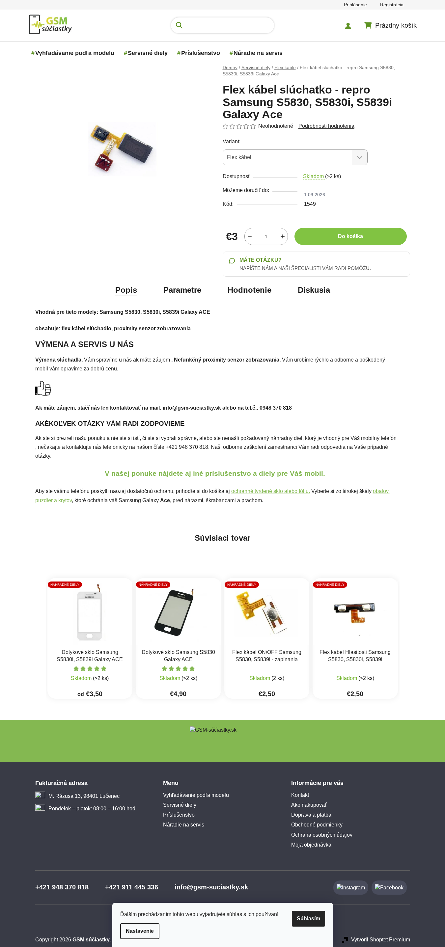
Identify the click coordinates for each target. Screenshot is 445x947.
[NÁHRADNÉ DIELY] (90, 613)
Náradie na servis (183, 824)
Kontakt (300, 795)
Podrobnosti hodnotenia (326, 126)
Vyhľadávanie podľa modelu (196, 795)
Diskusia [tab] (314, 289)
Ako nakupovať (309, 805)
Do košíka (350, 236)
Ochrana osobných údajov (321, 835)
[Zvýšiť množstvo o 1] (283, 236)
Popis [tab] (126, 289)
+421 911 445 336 (131, 887)
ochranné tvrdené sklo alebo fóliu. (270, 491)
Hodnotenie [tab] (249, 289)
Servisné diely (179, 805)
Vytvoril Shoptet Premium (380, 939)
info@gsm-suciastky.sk (211, 887)
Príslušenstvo (179, 815)
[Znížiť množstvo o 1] (250, 236)
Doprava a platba (311, 815)
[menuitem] (75, 53)
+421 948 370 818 (62, 887)
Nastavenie (140, 931)
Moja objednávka (311, 845)
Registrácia (391, 4)
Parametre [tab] (182, 289)
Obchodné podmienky (317, 824)
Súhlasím (308, 918)
